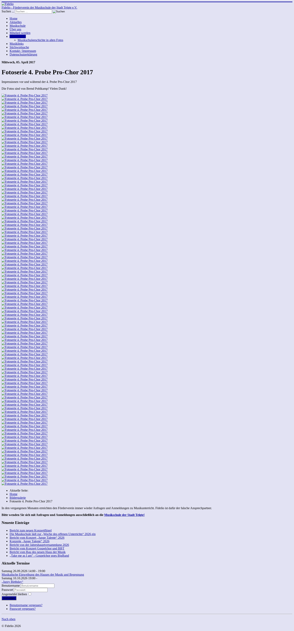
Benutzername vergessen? (26, 605)
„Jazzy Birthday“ (12, 581)
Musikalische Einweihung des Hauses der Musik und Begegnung (43, 574)
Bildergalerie (18, 36)
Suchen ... (8, 11)
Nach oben (8, 619)
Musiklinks (17, 43)
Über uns (15, 29)
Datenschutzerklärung (23, 54)
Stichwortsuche (19, 47)
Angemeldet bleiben (14, 594)
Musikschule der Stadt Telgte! (124, 515)
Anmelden (9, 598)
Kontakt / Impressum (23, 51)
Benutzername (11, 585)
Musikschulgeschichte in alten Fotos (40, 40)
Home (13, 18)
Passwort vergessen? (23, 608)
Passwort (8, 589)
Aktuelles (16, 22)
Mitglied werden (20, 33)
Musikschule (18, 25)
